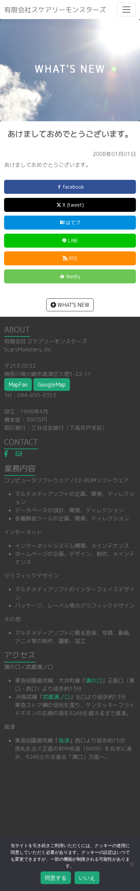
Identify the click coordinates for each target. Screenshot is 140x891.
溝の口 (94, 680)
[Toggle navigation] (126, 9)
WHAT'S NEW (72, 305)
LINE (72, 240)
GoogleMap (52, 384)
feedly (72, 276)
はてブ (72, 222)
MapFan (18, 384)
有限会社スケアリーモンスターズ (55, 9)
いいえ (87, 877)
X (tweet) (72, 205)
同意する (56, 877)
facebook (72, 187)
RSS (72, 258)
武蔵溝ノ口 (56, 697)
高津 (63, 740)
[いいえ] (131, 864)
